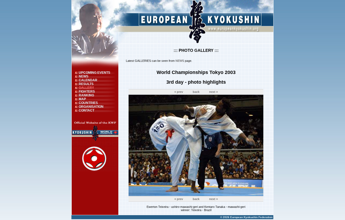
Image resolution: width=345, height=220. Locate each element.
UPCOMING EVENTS (94, 73)
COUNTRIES (88, 103)
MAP (82, 99)
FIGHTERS (87, 91)
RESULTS (86, 84)
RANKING (86, 95)
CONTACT (86, 110)
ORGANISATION (91, 107)
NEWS (83, 76)
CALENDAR (88, 80)
